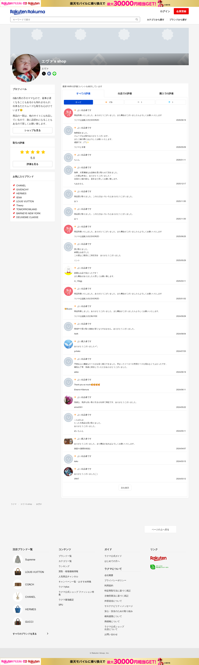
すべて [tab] (78, 102)
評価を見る (32, 164)
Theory (19, 205)
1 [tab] (141, 102)
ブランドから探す (178, 19)
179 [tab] (110, 102)
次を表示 (125, 487)
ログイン (165, 11)
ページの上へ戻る (160, 529)
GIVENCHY (22, 189)
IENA (19, 197)
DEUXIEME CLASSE (27, 217)
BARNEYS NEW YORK (28, 213)
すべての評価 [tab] (83, 93)
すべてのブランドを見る (25, 633)
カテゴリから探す (155, 19)
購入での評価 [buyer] (167, 93)
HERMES (21, 193)
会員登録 (181, 11)
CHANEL (21, 185)
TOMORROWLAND (26, 209)
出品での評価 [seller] (125, 93)
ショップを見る (32, 130)
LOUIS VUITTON (25, 201)
